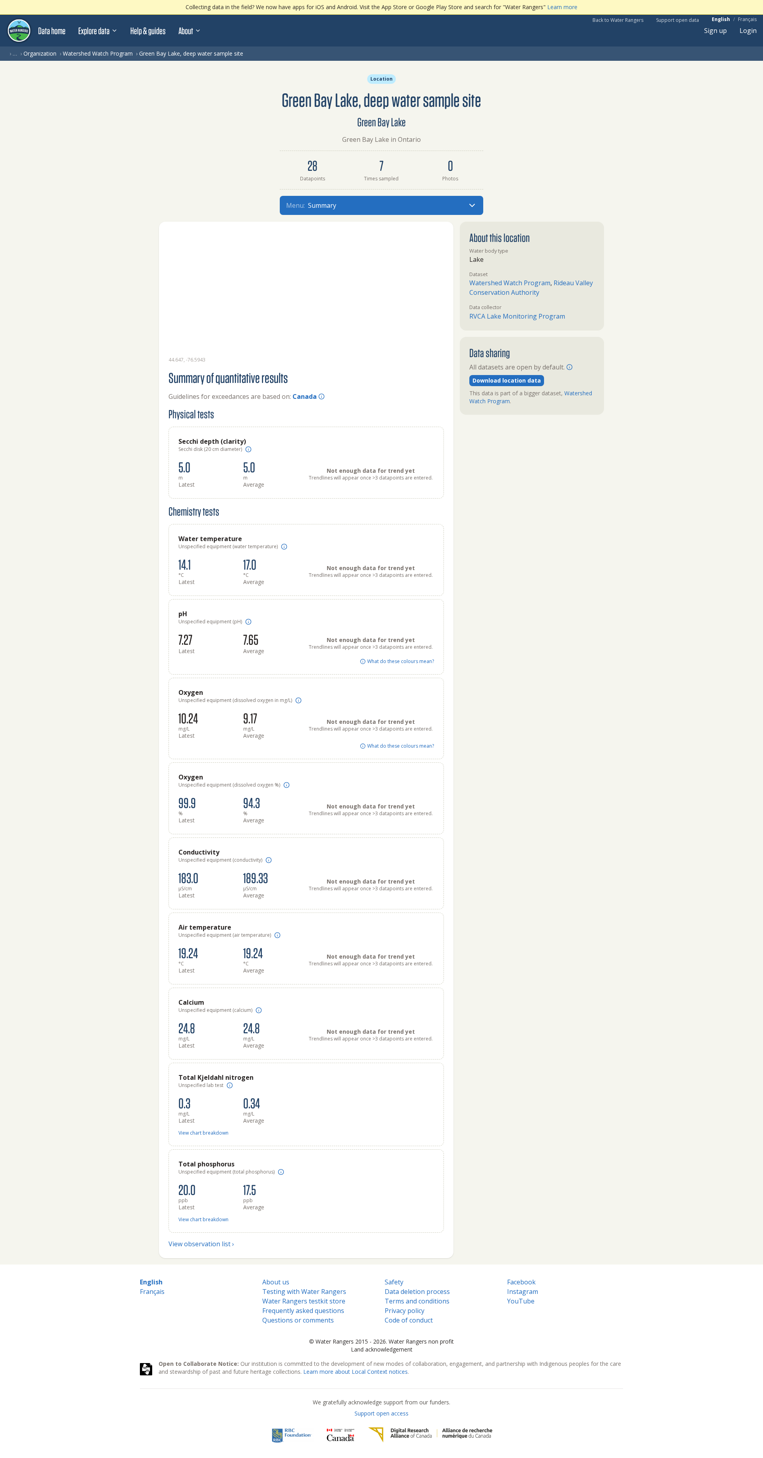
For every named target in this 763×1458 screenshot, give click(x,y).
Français (747, 19)
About (185, 30)
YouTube (520, 1301)
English (721, 19)
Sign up (715, 30)
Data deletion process (417, 1291)
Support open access (381, 1413)
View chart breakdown (203, 1133)
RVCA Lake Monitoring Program (517, 316)
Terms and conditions (417, 1301)
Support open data (677, 20)
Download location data (507, 380)
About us (275, 1282)
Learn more (562, 7)
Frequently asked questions (303, 1310)
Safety (394, 1282)
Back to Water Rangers (618, 20)
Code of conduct (409, 1320)
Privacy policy (404, 1310)
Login (748, 30)
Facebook (521, 1282)
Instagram (522, 1291)
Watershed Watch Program (98, 53)
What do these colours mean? (400, 661)
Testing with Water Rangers (304, 1291)
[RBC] (292, 1435)
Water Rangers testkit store (303, 1301)
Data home (52, 30)
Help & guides (148, 30)
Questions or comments (298, 1320)
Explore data (94, 30)
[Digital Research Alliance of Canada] (430, 1435)
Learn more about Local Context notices (355, 1371)
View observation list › (201, 1243)
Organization (39, 53)
